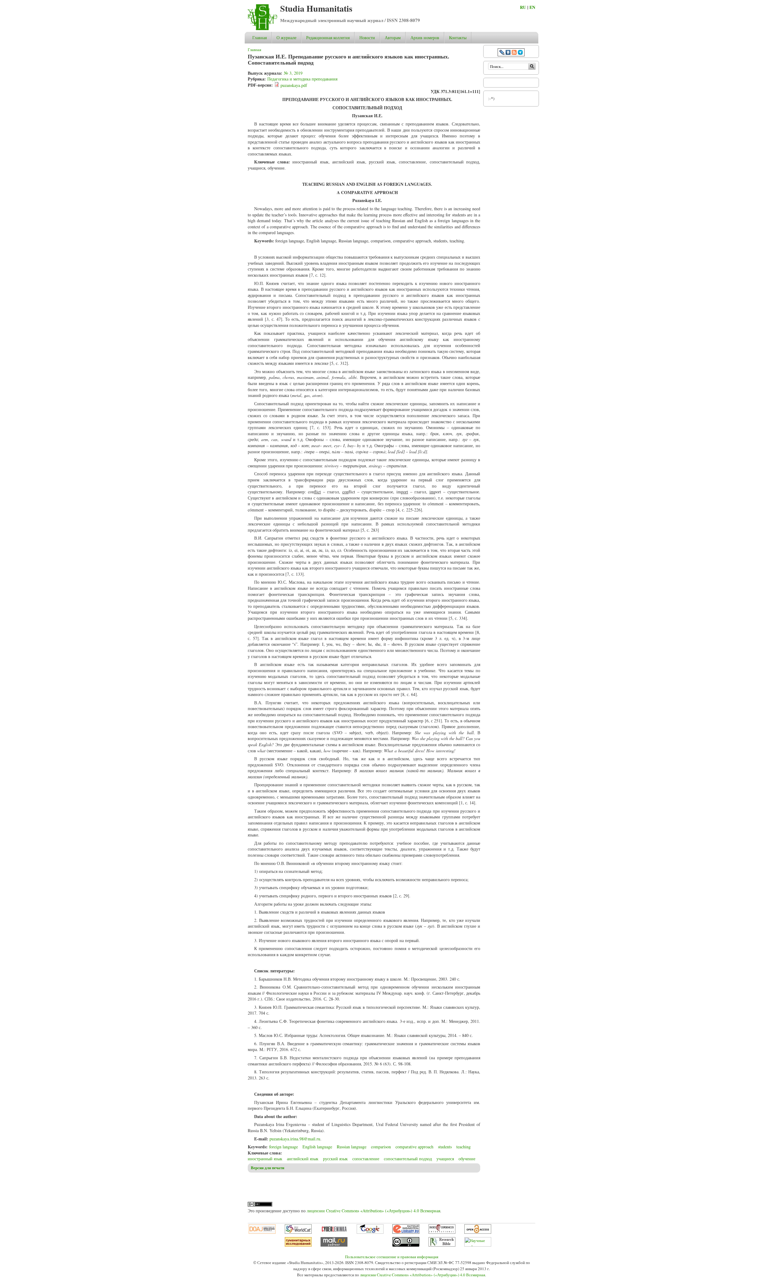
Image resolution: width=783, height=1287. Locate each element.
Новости (367, 37)
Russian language (351, 1147)
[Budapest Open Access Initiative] (477, 1232)
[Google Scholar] (370, 1232)
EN (532, 7)
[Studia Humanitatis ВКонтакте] (508, 53)
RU (523, 7)
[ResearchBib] (442, 1245)
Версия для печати (267, 1168)
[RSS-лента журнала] (514, 53)
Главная (259, 37)
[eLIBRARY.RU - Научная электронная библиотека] (405, 1232)
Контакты (457, 37)
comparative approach (414, 1147)
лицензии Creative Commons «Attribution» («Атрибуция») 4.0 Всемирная (373, 1211)
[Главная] (262, 29)
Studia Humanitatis (316, 8)
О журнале (286, 37)
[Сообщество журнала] (502, 53)
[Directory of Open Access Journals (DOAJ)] (262, 1232)
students (445, 1147)
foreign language (283, 1147)
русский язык (335, 1159)
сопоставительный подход (408, 1159)
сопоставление (365, 1159)
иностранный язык (265, 1159)
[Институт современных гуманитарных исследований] (298, 1245)
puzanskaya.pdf (293, 85)
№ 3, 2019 (293, 73)
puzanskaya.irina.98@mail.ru (294, 1139)
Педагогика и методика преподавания (302, 79)
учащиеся (445, 1159)
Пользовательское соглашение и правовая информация (391, 1256)
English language (317, 1147)
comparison (381, 1147)
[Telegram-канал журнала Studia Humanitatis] (520, 53)
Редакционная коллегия (328, 37)
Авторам (393, 37)
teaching (463, 1147)
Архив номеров (424, 37)
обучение (466, 1159)
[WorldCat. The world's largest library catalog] (298, 1232)
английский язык (302, 1159)
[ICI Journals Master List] (442, 1232)
